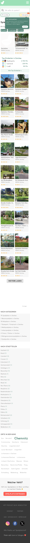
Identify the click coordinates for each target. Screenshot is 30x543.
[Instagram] (8, 525)
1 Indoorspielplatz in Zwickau (10, 330)
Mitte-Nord (4, 380)
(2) (8, 350)
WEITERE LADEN (15, 281)
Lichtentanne (21, 457)
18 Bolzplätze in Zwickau (8, 321)
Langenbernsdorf (14, 446)
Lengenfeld (17, 450)
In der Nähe (5, 15)
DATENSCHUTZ (12, 517)
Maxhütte (3, 374)
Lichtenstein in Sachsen (8, 453)
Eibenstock (24, 442)
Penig (26, 465)
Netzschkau (5, 465)
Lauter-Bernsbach (6, 450)
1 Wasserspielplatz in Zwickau (10, 318)
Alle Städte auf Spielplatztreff (15, 530)
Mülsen (26, 461)
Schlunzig (4, 421)
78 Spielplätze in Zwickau (9, 315)
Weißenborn (4, 427)
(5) (9, 400)
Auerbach (4, 350)
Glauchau (4, 446)
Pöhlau (3, 409)
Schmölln (25, 469)
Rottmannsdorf (5, 415)
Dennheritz (15, 442)
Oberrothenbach (6, 403)
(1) (5, 353)
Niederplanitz (5, 394)
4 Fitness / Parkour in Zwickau (10, 333)
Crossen (3, 359)
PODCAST (10, 505)
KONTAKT (10, 511)
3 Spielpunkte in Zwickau (8, 339)
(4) (6, 383)
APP (4, 505)
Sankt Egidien (15, 469)
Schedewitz (4, 418)
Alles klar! (25, 26)
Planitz (3, 406)
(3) (8, 356)
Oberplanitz (4, 400)
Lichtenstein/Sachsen (8, 457)
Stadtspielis (11, 61)
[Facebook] (15, 525)
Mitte (2, 377)
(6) (5, 377)
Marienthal (4, 371)
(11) (9, 371)
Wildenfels (23, 472)
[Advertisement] (16, 296)
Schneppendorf (5, 424)
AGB (5, 517)
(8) (6, 412)
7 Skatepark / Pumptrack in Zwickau (12, 324)
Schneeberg (5, 472)
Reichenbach (5, 469)
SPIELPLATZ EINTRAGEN (15, 494)
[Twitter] (22, 525)
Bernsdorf (9, 438)
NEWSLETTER (22, 505)
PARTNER (20, 511)
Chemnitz (21, 438)
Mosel (2, 383)
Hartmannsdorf (5, 365)
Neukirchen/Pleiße (16, 465)
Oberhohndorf (5, 397)
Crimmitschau (5, 442)
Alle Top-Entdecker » (15, 70)
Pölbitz (3, 412)
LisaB (8, 66)
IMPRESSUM (22, 517)
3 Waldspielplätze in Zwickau (10, 327)
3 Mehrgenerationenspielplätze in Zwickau (14, 336)
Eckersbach (4, 362)
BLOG (15, 505)
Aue (2, 438)
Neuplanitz (4, 388)
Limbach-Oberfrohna (8, 461)
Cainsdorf (4, 356)
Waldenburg (14, 472)
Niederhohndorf (5, 391)
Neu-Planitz (4, 386)
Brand (2, 353)
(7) (9, 362)
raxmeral (10, 63)
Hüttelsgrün (4, 368)
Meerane (19, 461)
